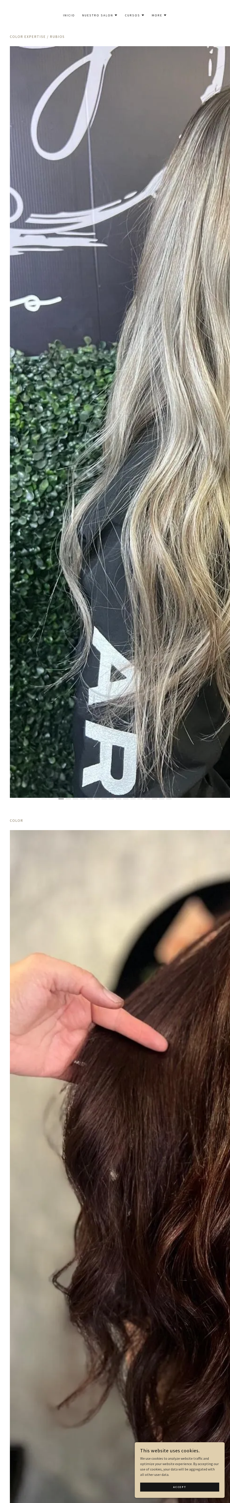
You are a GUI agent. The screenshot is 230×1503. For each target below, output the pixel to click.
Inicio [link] (69, 15)
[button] (100, 15)
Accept (179, 1487)
